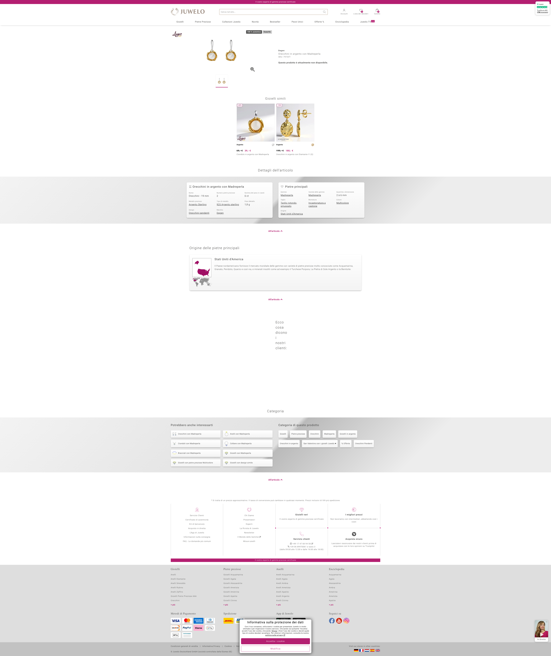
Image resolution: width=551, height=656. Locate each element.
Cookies (228, 646)
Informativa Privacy (211, 646)
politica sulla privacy (274, 635)
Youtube (339, 621)
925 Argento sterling (228, 204)
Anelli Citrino (282, 600)
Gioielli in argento (348, 434)
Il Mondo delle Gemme (248, 537)
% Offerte (346, 443)
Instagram (346, 621)
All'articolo (274, 231)
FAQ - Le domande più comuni (197, 541)
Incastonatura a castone (317, 204)
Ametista (333, 596)
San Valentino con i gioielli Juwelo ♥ (319, 443)
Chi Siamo (249, 515)
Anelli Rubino (177, 587)
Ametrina (333, 592)
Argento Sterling (197, 204)
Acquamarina (335, 574)
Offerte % (319, 22)
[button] (344, 12)
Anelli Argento (282, 596)
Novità (255, 22)
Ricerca (325, 12)
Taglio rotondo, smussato (289, 204)
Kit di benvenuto (196, 524)
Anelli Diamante (178, 579)
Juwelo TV (367, 22)
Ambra (332, 587)
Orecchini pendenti (199, 213)
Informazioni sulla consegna (197, 537)
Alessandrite (335, 583)
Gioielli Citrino (230, 600)
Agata (331, 579)
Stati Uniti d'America (292, 214)
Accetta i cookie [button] (275, 641)
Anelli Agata (282, 579)
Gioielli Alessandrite (233, 583)
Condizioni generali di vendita (184, 646)
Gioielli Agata (230, 579)
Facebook (332, 621)
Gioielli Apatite (230, 596)
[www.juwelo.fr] (361, 650)
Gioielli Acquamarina (233, 574)
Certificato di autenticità (196, 520)
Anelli (173, 574)
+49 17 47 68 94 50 (302, 543)
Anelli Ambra (282, 583)
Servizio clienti (301, 539)
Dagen (220, 213)
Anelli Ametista (283, 587)
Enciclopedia (342, 22)
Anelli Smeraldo (178, 583)
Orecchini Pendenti (363, 443)
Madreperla (287, 195)
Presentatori (249, 520)
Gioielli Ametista (231, 587)
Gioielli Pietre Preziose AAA (184, 596)
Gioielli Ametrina (231, 592)
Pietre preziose (298, 434)
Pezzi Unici (297, 22)
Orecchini (314, 434)
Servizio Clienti (197, 515)
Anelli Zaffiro (177, 592)
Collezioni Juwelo (231, 22)
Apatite (332, 600)
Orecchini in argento (289, 443)
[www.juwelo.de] (356, 650)
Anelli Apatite (282, 592)
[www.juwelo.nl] (367, 650)
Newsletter (249, 532)
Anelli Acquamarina (285, 574)
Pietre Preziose (203, 22)
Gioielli (180, 22)
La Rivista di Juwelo (249, 528)
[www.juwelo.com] (378, 650)
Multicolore (342, 203)
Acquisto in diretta (197, 528)
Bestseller (275, 22)
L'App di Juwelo (197, 532)
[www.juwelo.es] (372, 650)
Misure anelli (249, 541)
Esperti (249, 524)
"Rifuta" (274, 631)
